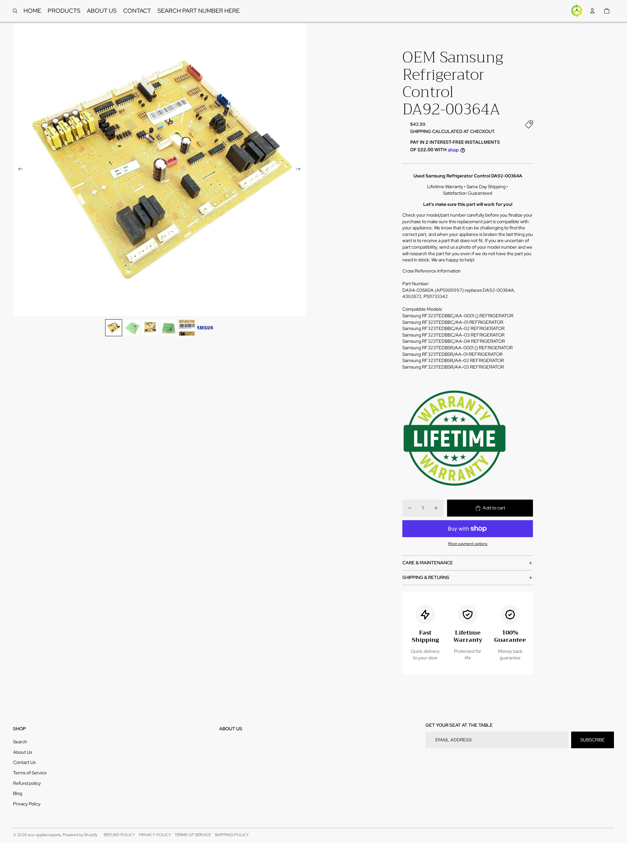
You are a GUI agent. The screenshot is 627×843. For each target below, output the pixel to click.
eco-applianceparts (44, 834)
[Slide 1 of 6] (113, 328)
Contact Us (24, 762)
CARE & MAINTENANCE (427, 563)
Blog (17, 793)
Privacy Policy (26, 804)
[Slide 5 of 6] (187, 328)
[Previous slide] (18, 169)
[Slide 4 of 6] (168, 328)
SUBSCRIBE (592, 740)
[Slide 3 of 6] (150, 328)
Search (20, 742)
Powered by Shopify (80, 834)
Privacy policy (155, 834)
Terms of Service (30, 773)
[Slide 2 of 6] (132, 328)
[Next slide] (300, 169)
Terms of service (193, 834)
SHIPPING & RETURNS (425, 577)
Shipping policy (232, 834)
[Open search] (15, 11)
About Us (22, 752)
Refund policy (27, 783)
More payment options (467, 543)
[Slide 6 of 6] (205, 328)
